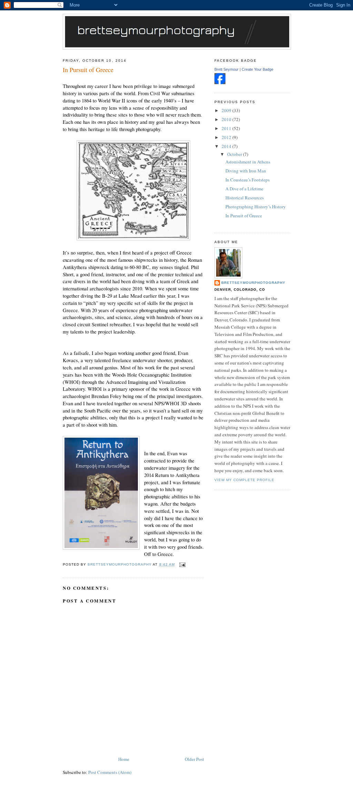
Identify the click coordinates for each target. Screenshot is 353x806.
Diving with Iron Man (245, 171)
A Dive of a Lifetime (244, 189)
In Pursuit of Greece (243, 215)
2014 (227, 146)
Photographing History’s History (255, 206)
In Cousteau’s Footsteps (247, 180)
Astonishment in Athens (247, 162)
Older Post (194, 759)
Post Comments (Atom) (109, 772)
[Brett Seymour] (219, 82)
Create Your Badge (257, 69)
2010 (227, 119)
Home (123, 759)
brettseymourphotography (253, 283)
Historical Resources (244, 198)
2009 (227, 110)
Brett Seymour (226, 69)
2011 (227, 128)
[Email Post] (182, 564)
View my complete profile (244, 480)
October (235, 154)
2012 (227, 137)
